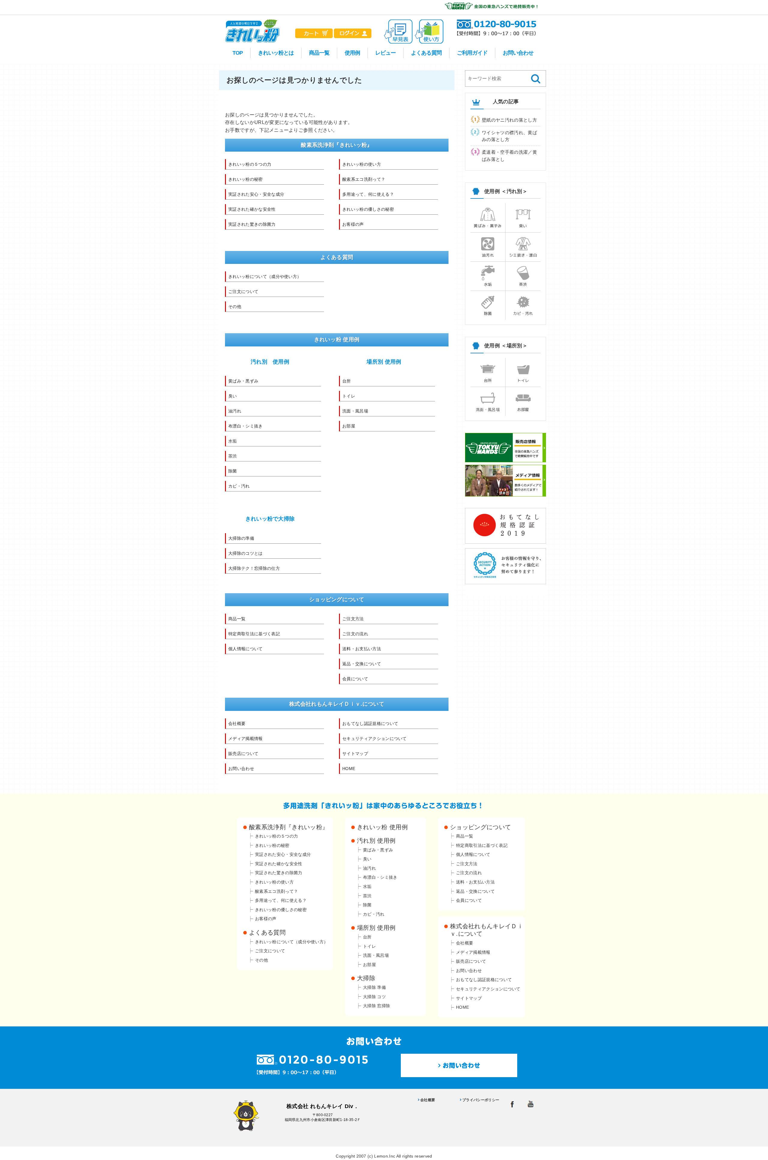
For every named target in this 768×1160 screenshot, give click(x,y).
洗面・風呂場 (355, 411)
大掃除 (366, 978)
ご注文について (243, 291)
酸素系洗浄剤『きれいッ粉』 (288, 827)
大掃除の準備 (241, 538)
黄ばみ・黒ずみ (243, 381)
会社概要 (236, 723)
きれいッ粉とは (276, 53)
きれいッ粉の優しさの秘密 (368, 209)
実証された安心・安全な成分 (256, 194)
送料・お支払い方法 (361, 648)
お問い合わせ (518, 53)
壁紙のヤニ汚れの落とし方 (509, 120)
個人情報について (245, 648)
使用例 (352, 53)
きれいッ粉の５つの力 (249, 164)
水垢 (232, 441)
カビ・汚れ (239, 486)
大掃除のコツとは (245, 553)
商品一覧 (319, 53)
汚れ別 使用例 (270, 362)
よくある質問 (426, 53)
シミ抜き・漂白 (523, 255)
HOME (348, 768)
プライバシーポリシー (480, 1100)
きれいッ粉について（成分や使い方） (264, 276)
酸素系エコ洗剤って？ (363, 179)
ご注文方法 (353, 618)
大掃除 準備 (374, 987)
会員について (355, 678)
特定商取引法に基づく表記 (254, 633)
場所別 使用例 (384, 362)
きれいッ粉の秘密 (245, 179)
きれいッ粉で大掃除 (270, 519)
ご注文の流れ (355, 633)
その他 (234, 306)
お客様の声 (353, 224)
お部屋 (348, 426)
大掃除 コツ (374, 996)
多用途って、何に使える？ (368, 194)
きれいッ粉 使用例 (382, 827)
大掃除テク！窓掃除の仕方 (254, 568)
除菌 (232, 471)
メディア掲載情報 (245, 738)
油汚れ (234, 411)
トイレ (348, 396)
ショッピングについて (480, 827)
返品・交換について (361, 663)
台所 (346, 381)
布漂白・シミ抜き (245, 426)
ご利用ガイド (472, 53)
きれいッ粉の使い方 (361, 164)
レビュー (385, 53)
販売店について (243, 753)
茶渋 (232, 456)
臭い (232, 396)
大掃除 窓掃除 (376, 1005)
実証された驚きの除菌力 (252, 224)
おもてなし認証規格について (370, 723)
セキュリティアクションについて (374, 738)
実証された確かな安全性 (252, 209)
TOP (237, 53)
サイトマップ (355, 753)
